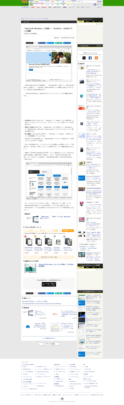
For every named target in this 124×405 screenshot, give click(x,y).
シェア (43, 43)
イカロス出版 (72, 364)
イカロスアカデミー (75, 376)
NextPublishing (40, 386)
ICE (84, 364)
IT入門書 (55, 230)
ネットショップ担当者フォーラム (44, 369)
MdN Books (73, 381)
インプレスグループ (84, 394)
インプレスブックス (41, 383)
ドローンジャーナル (27, 376)
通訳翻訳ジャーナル (75, 371)
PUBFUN (86, 374)
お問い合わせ (38, 394)
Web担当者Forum (27, 369)
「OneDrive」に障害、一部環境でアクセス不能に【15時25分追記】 (40, 325)
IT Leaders (25, 374)
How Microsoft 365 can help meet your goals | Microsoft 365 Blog (41, 303)
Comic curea (88, 369)
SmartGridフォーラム (42, 366)
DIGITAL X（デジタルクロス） (44, 376)
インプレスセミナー (41, 374)
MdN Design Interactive (75, 383)
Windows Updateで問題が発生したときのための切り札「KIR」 (93, 337)
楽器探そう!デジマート (61, 369)
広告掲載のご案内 (47, 394)
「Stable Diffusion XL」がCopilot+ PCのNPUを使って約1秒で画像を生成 (93, 71)
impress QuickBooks (90, 371)
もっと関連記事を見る (48, 338)
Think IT (24, 366)
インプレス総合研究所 (28, 371)
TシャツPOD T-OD (60, 371)
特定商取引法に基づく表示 (97, 394)
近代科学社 (56, 383)
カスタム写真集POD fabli (91, 383)
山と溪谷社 (56, 376)
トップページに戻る (49, 344)
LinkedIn (68, 43)
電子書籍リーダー (68, 230)
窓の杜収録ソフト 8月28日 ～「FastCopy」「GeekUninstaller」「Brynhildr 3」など (88, 248)
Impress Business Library (43, 371)
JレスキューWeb (74, 374)
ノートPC (30, 230)
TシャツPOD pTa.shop (90, 381)
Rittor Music (57, 364)
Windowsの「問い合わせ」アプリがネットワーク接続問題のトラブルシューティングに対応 (67, 327)
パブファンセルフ (89, 376)
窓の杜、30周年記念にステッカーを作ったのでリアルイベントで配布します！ (94, 166)
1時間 (80, 21)
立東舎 (57, 374)
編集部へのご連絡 (57, 394)
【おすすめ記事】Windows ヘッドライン (92, 291)
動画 (83, 7)
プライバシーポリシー (67, 394)
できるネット (26, 386)
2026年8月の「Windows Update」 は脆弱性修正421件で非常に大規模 (93, 308)
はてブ (51, 43)
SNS (78, 7)
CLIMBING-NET (59, 381)
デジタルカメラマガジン (28, 383)
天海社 (86, 366)
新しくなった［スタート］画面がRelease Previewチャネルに (93, 320)
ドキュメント (72, 7)
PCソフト (42, 230)
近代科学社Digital (60, 386)
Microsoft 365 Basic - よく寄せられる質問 (34, 301)
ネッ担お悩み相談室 (27, 379)
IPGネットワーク (87, 378)
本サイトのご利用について (27, 394)
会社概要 (76, 394)
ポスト (30, 43)
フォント (88, 7)
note (60, 43)
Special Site (85, 45)
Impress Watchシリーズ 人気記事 (91, 265)
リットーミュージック (61, 366)
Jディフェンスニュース (75, 369)
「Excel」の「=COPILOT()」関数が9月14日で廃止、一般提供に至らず (94, 297)
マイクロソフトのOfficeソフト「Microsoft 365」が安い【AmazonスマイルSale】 (93, 111)
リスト (35, 43)
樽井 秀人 (57, 38)
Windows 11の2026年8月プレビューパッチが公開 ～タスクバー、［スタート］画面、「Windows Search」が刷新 (93, 180)
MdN (70, 379)
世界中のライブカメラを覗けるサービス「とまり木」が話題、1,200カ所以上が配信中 (93, 137)
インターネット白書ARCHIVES (30, 389)
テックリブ (71, 386)
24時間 (87, 21)
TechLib (72, 388)
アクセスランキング (87, 19)
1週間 (93, 21)
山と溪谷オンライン (60, 378)
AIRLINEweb (73, 366)
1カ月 (99, 21)
